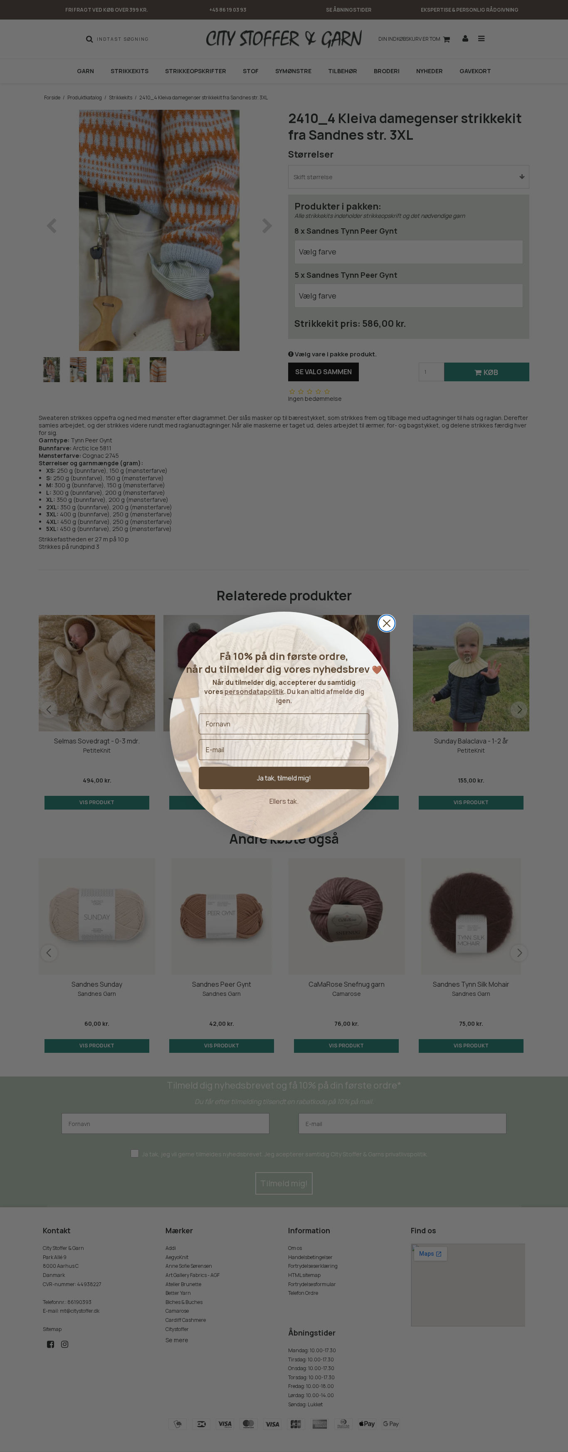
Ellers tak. (284, 801)
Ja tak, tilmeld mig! (284, 778)
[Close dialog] (386, 623)
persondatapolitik (254, 691)
